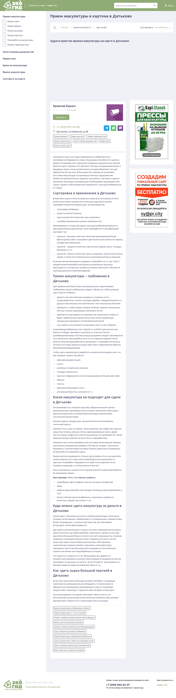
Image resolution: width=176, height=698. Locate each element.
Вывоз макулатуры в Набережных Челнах (71, 608)
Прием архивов (15, 31)
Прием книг (9, 58)
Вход (170, 5)
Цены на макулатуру (15, 65)
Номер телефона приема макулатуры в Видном (74, 617)
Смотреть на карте (14, 78)
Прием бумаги (14, 26)
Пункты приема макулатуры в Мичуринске (72, 645)
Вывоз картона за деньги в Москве (69, 650)
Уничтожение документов (18, 52)
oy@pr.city (52, 5)
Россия (64, 27)
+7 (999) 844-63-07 (118, 684)
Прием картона (15, 35)
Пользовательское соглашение (43, 687)
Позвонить (61, 117)
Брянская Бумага (64, 106)
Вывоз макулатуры (14, 72)
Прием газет (13, 21)
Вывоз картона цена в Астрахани (68, 622)
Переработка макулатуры (20, 40)
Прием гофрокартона (18, 45)
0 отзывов (71, 110)
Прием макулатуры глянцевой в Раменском (72, 636)
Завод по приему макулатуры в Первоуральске (74, 627)
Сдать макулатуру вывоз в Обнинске (69, 631)
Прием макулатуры (14, 16)
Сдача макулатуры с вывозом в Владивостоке (73, 641)
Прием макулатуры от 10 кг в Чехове (69, 613)
